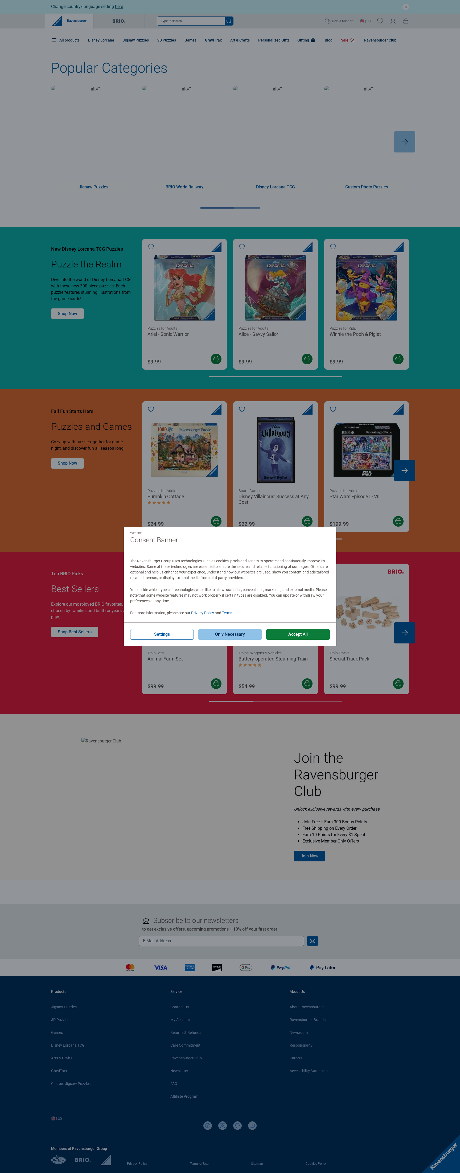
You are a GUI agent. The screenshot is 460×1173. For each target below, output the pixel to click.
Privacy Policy (202, 613)
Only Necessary (230, 634)
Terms (227, 613)
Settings (162, 634)
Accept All (298, 634)
